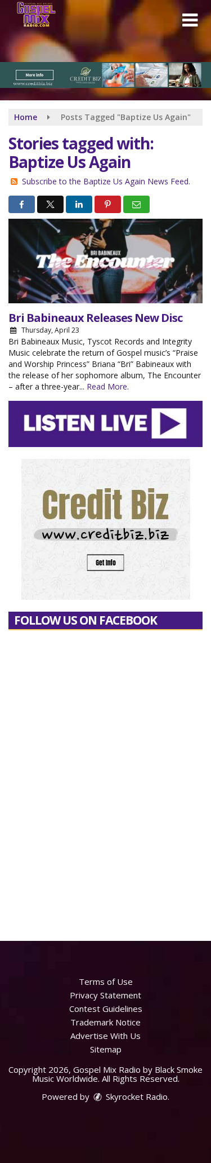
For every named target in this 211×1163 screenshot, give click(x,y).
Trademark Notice (105, 1022)
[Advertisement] (105, 75)
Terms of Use (106, 981)
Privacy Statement (105, 995)
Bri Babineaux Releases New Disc (95, 317)
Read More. (108, 386)
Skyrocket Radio (136, 1096)
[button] (190, 20)
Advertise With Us (105, 1035)
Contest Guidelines (105, 1008)
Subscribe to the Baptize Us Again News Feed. (106, 181)
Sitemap (106, 1049)
